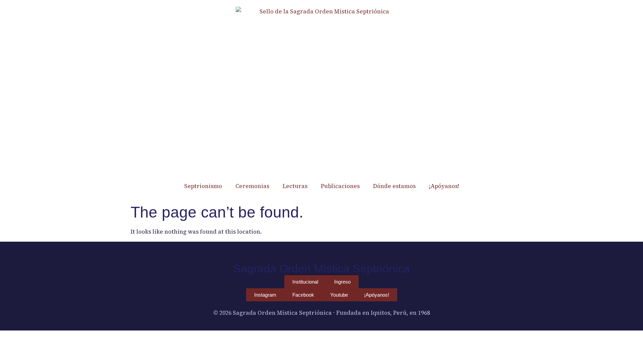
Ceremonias (252, 186)
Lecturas (295, 186)
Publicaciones (340, 186)
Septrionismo (203, 186)
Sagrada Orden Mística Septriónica (321, 268)
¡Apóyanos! (444, 186)
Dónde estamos (394, 186)
